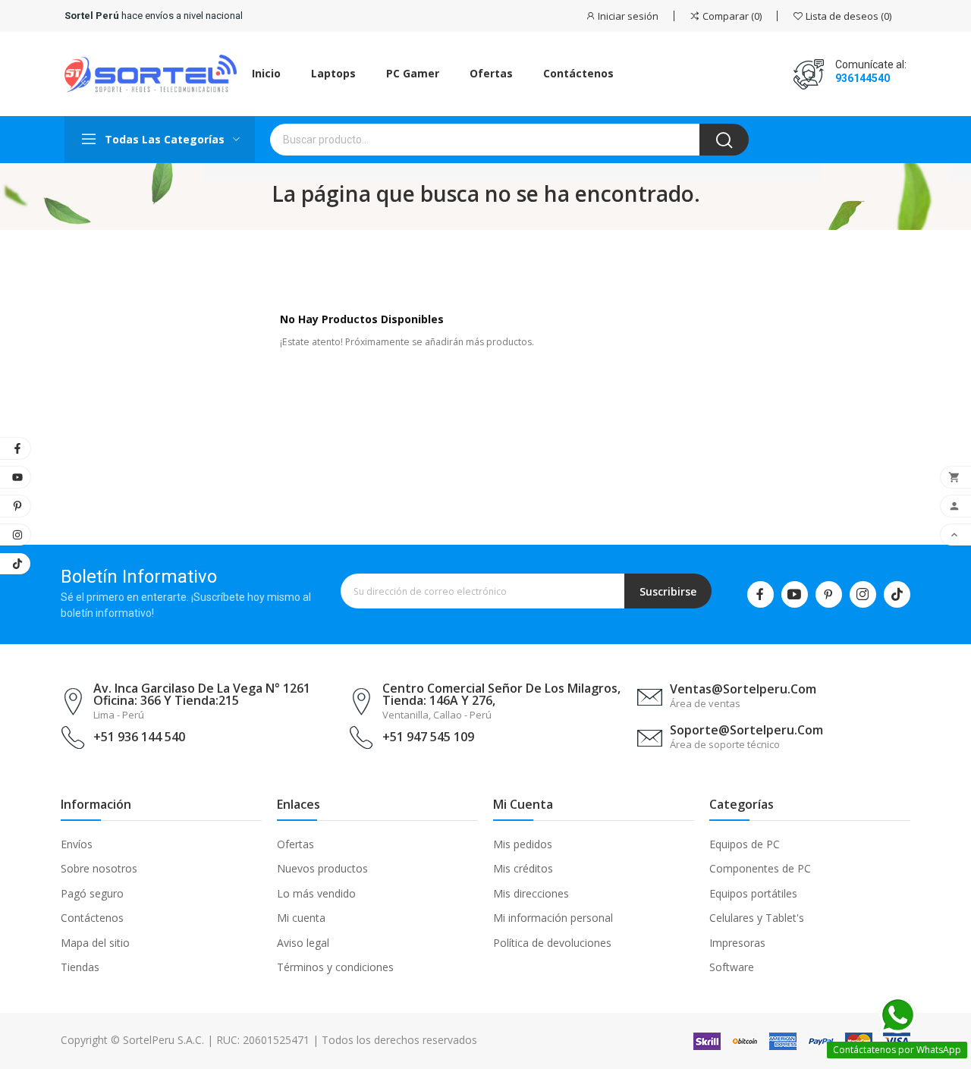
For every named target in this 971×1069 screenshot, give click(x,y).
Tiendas (80, 967)
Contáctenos (92, 917)
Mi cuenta (301, 917)
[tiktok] (897, 594)
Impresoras (737, 942)
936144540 (862, 78)
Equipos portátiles (753, 893)
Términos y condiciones (335, 967)
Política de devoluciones (552, 942)
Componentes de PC (760, 868)
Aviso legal (303, 942)
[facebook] (760, 594)
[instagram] (863, 594)
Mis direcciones (531, 893)
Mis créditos (523, 868)
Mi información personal (553, 917)
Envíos (77, 844)
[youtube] (794, 594)
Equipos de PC (744, 844)
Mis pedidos (522, 844)
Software (731, 967)
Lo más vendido (316, 893)
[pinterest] (828, 594)
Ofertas (295, 844)
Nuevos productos (322, 868)
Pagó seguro (92, 893)
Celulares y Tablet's (756, 917)
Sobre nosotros (99, 868)
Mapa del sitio (95, 942)
